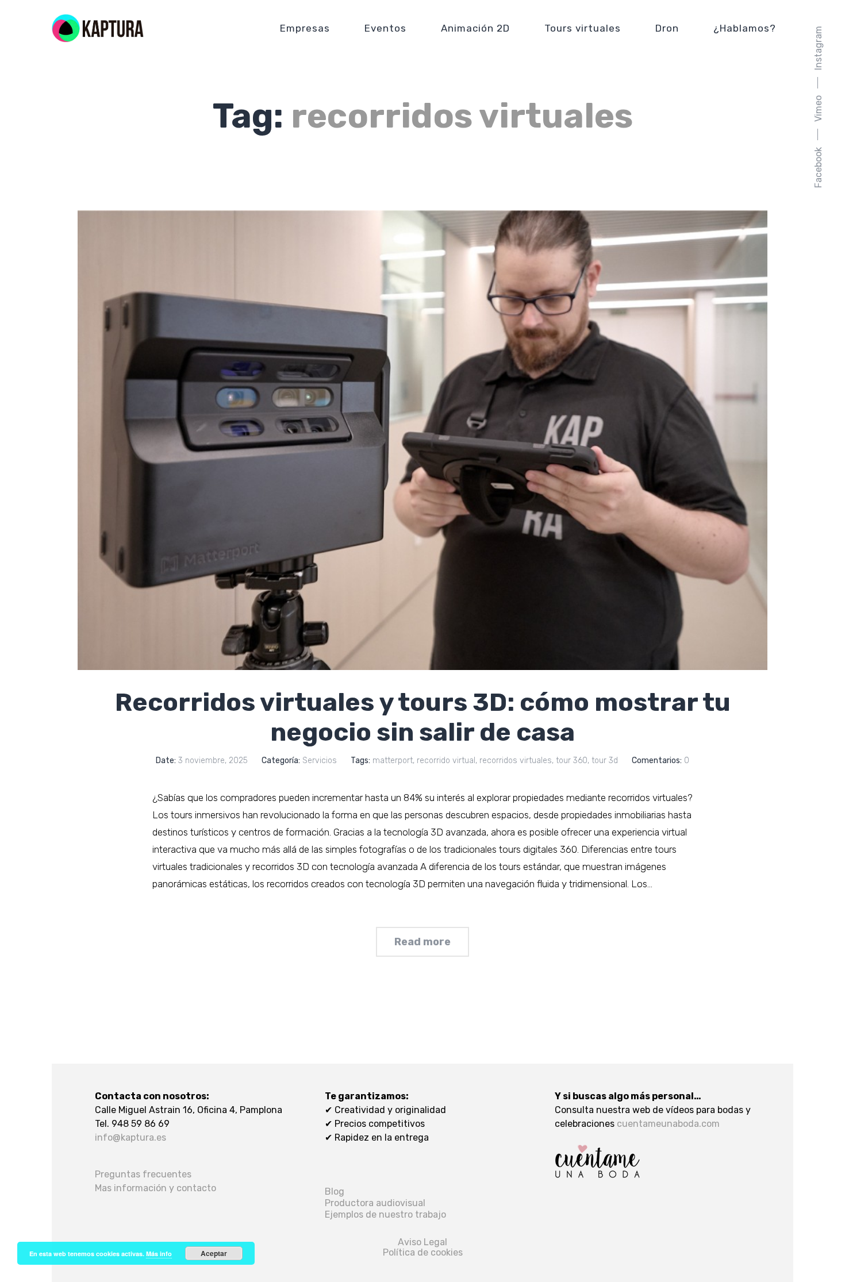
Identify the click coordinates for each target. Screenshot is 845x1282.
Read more (422, 941)
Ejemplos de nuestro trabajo (385, 1214)
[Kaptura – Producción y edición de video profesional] (98, 28)
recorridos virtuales (515, 760)
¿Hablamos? (744, 28)
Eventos (385, 28)
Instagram (818, 48)
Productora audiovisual (375, 1203)
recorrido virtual (446, 760)
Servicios (319, 760)
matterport (392, 760)
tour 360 (571, 760)
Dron (667, 28)
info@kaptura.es (130, 1137)
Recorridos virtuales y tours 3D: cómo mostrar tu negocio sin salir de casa (423, 717)
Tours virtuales (582, 28)
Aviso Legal (422, 1242)
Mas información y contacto (155, 1188)
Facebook (818, 167)
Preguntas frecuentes (143, 1174)
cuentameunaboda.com (668, 1123)
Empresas (305, 28)
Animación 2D (475, 28)
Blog (334, 1191)
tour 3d (605, 760)
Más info (159, 1253)
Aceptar (214, 1253)
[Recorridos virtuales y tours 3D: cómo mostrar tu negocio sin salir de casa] (422, 440)
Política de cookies (423, 1252)
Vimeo (818, 108)
